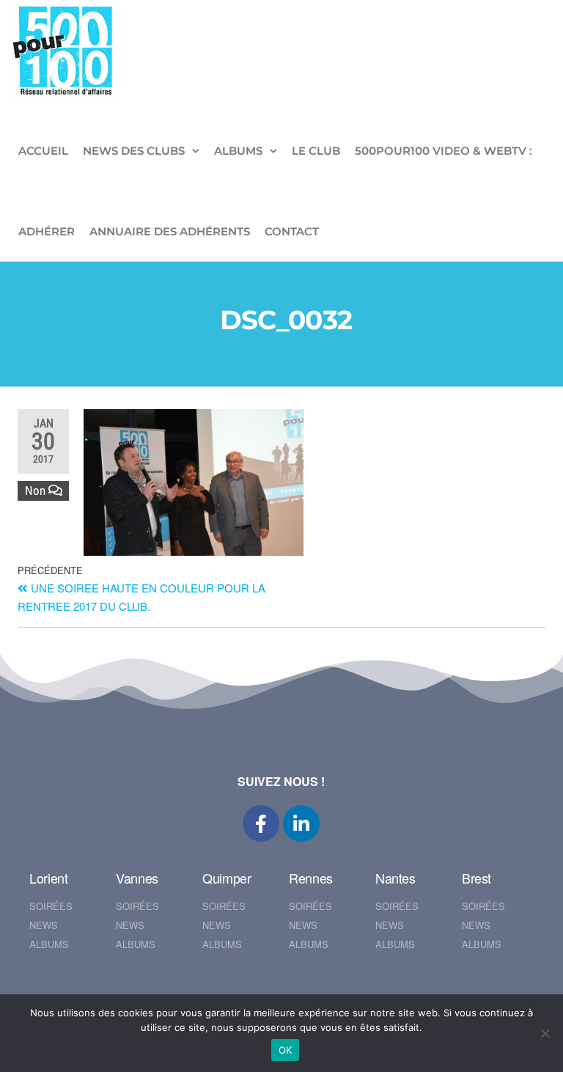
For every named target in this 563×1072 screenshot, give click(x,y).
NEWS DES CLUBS (134, 151)
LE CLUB (316, 151)
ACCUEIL (43, 151)
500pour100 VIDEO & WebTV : (443, 151)
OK (285, 1050)
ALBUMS (238, 151)
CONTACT (292, 231)
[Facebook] (261, 823)
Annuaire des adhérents (169, 231)
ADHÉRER (46, 231)
